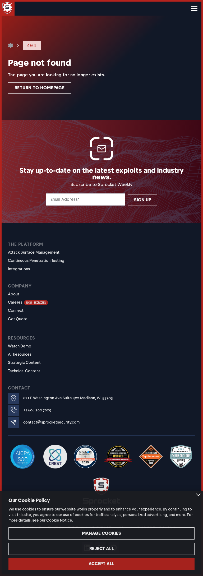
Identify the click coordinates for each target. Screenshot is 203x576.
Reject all (101, 548)
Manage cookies (101, 533)
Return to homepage (39, 88)
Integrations (19, 269)
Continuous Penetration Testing (36, 260)
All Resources (19, 354)
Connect (16, 310)
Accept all (101, 563)
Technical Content (24, 371)
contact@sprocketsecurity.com (51, 422)
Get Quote (17, 319)
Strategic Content (24, 362)
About (13, 294)
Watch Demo (19, 346)
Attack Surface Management (33, 252)
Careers (27, 302)
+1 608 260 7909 (37, 410)
